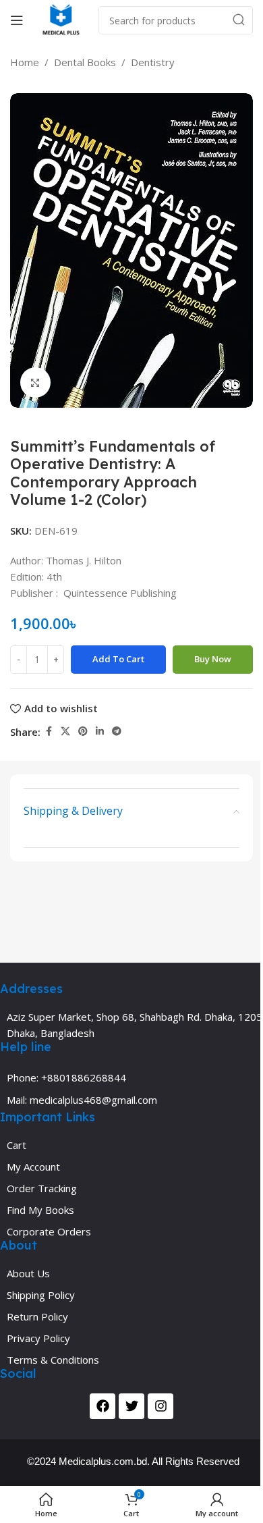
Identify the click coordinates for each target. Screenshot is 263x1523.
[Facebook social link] (48, 731)
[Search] (239, 20)
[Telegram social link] (116, 731)
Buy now (212, 659)
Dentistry (153, 62)
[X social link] (65, 731)
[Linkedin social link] (100, 731)
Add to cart (118, 659)
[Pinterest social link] (83, 731)
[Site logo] (61, 19)
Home (24, 62)
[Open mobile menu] (16, 20)
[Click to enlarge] (35, 382)
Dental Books (85, 62)
